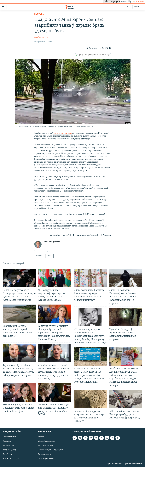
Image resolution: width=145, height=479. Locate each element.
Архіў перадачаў (9, 450)
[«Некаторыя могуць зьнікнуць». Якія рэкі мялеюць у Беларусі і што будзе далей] (19, 314)
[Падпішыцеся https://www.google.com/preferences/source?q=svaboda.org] (74, 438)
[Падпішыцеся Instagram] (107, 438)
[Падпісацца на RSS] (117, 438)
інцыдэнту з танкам (62, 133)
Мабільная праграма (46, 445)
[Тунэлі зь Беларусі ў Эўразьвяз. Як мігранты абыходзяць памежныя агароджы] (125, 317)
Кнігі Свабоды (8, 445)
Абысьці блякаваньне (46, 441)
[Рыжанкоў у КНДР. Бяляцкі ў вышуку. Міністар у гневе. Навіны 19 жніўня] (19, 392)
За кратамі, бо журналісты (13, 458)
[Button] (92, 48)
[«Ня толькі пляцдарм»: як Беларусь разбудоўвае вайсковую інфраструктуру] (125, 399)
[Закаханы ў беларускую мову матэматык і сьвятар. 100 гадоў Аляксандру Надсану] (90, 399)
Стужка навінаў (9, 437)
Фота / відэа (7, 454)
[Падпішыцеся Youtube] (91, 438)
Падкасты (7, 441)
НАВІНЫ (137, 7)
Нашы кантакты (44, 454)
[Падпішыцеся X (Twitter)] (85, 438)
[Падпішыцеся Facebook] (80, 438)
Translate (140, 2)
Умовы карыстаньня (46, 458)
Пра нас (41, 437)
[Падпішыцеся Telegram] (112, 438)
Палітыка (39, 14)
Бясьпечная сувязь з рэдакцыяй (50, 450)
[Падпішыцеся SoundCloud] (101, 438)
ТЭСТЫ (128, 7)
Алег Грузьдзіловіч (41, 37)
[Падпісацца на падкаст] (96, 438)
